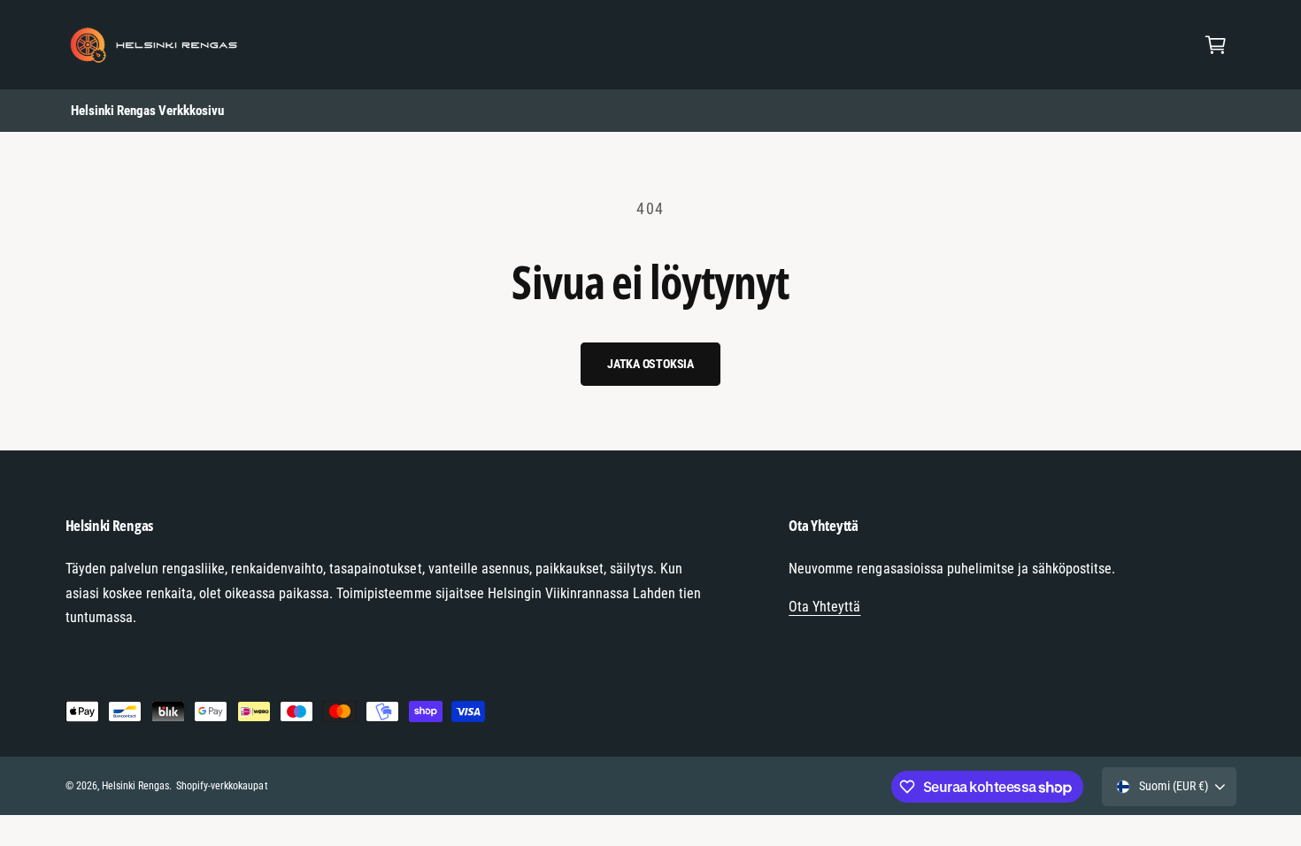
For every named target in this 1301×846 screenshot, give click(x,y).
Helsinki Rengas (135, 786)
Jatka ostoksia (650, 364)
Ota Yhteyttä (824, 606)
